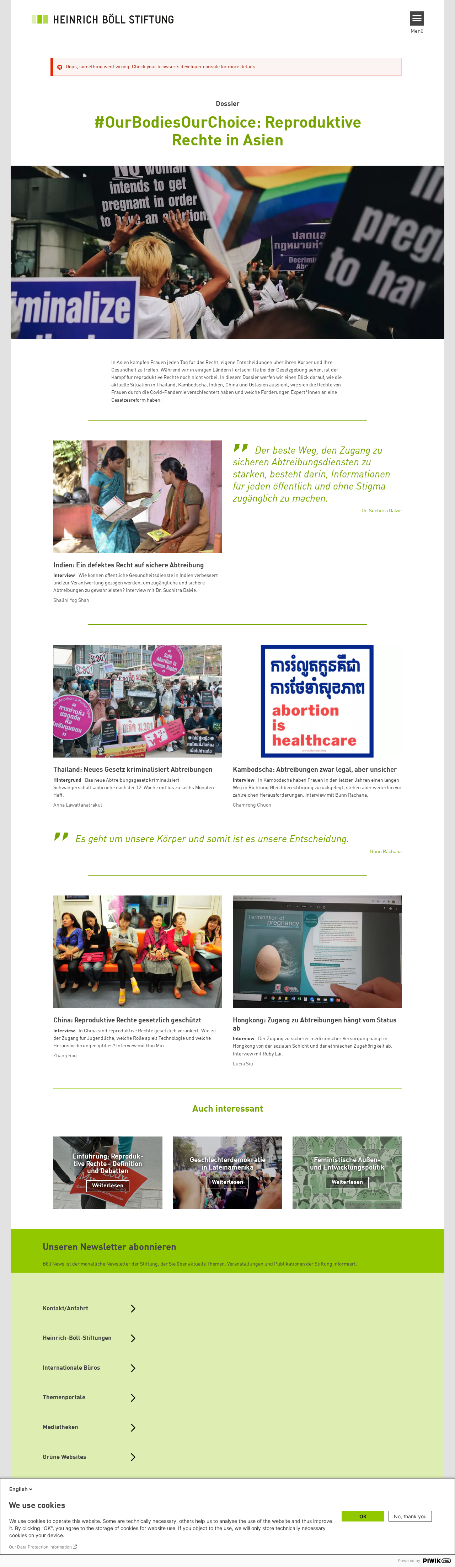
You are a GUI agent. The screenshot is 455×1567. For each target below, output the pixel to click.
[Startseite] (103, 18)
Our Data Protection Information (40, 1547)
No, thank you (410, 1516)
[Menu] (417, 18)
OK (362, 1516)
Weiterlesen (107, 1186)
